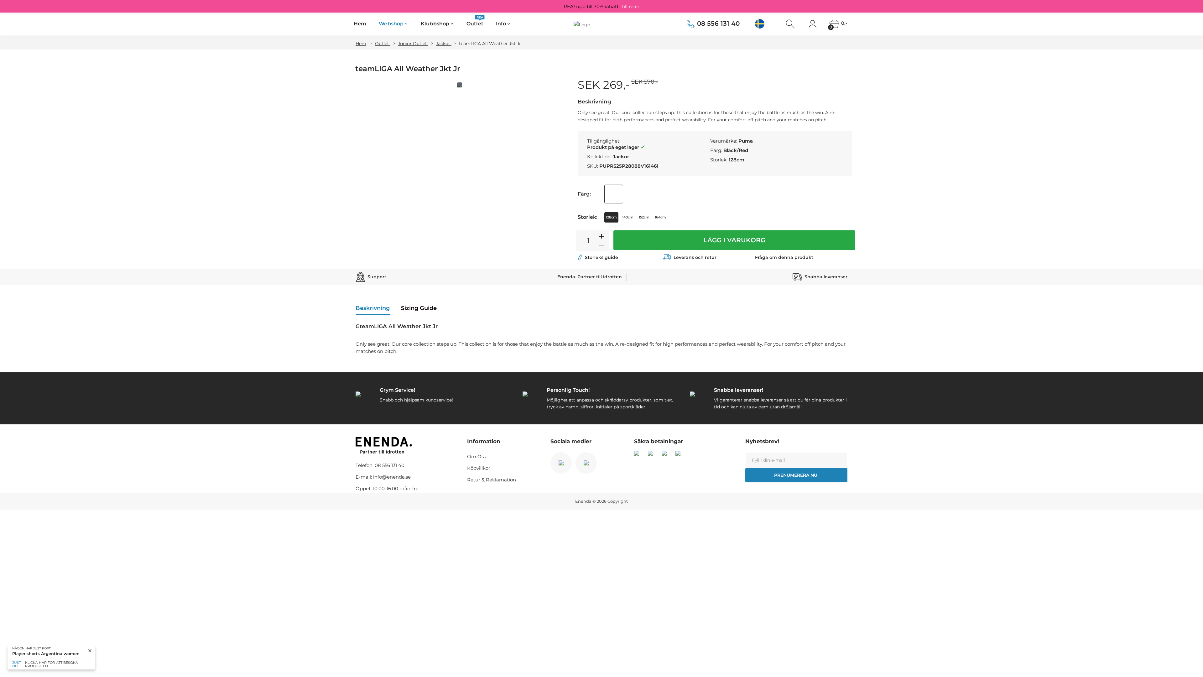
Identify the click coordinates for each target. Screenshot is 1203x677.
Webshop (391, 24)
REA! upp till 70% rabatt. (601, 6)
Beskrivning (373, 308)
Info (501, 24)
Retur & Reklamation (491, 480)
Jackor (443, 43)
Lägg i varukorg (734, 240)
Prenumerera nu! (796, 475)
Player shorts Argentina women (46, 653)
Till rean (630, 6)
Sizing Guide (419, 308)
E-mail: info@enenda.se (383, 477)
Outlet (474, 22)
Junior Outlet (413, 43)
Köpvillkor (478, 468)
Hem (360, 24)
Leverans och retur (695, 257)
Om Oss (476, 456)
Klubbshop (435, 24)
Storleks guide (601, 257)
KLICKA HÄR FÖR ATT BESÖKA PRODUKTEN (51, 664)
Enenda (583, 501)
